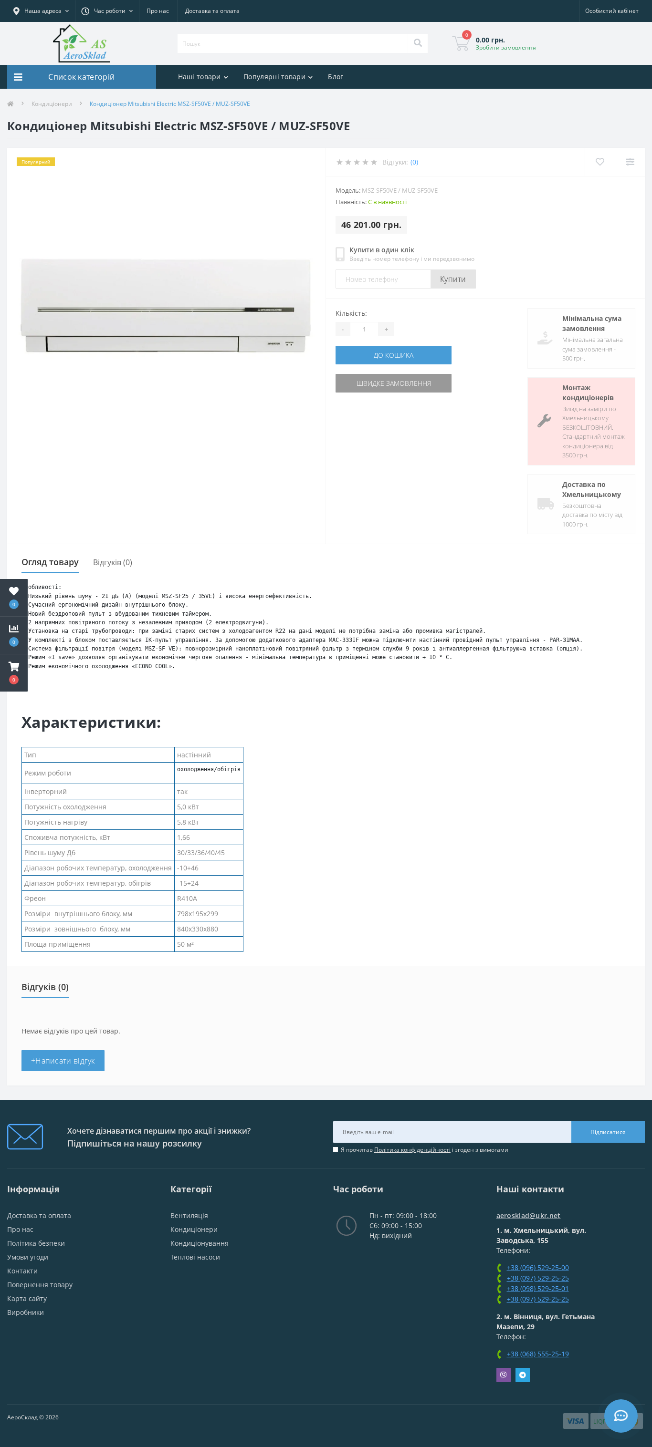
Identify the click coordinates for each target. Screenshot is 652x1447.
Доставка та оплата (212, 11)
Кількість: (351, 313)
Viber (503, 1375)
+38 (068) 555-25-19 (538, 1353)
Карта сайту (27, 1298)
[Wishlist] (600, 162)
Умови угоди (27, 1256)
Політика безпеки (36, 1243)
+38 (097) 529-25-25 (538, 1277)
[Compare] (630, 162)
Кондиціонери (52, 104)
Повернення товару (40, 1284)
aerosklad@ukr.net (528, 1215)
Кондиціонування (199, 1243)
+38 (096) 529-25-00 (538, 1267)
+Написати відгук (63, 1060)
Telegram (522, 1375)
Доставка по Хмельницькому (591, 489)
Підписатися (608, 1132)
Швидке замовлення (394, 383)
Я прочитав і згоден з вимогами (424, 1150)
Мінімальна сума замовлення (591, 323)
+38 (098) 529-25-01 (538, 1288)
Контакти (22, 1270)
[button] (14, 673)
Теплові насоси (195, 1256)
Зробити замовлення (506, 47)
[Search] (418, 43)
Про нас (158, 11)
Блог (335, 76)
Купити (453, 279)
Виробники (25, 1312)
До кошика (393, 355)
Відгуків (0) (112, 562)
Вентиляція (189, 1215)
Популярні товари (274, 76)
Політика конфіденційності (412, 1150)
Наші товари (199, 76)
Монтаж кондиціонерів (588, 392)
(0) (414, 161)
